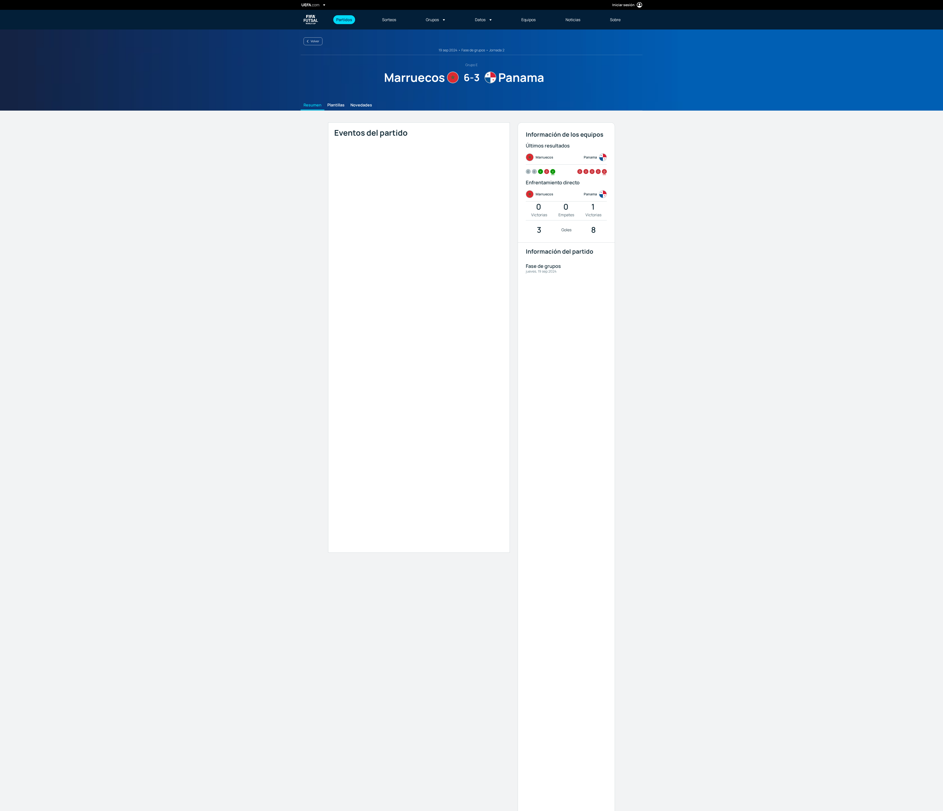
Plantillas (336, 105)
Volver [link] (315, 41)
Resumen (312, 105)
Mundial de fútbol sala (311, 19)
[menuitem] (353, 19)
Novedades (361, 105)
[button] (435, 19)
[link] (344, 19)
